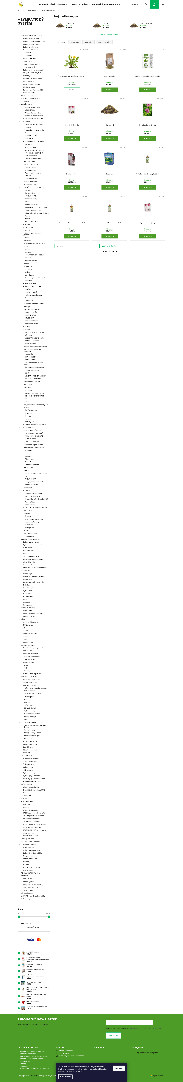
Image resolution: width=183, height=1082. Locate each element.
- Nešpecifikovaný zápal (33, 493)
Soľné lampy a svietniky (32, 827)
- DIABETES (27, 176)
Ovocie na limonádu (30, 565)
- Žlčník (26, 373)
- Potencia (28, 390)
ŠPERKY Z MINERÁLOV (30, 810)
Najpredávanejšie (104, 42)
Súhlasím (119, 1068)
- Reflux (27, 470)
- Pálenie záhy (29, 459)
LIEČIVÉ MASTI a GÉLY (28, 764)
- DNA (26, 246)
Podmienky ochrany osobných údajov (34, 1056)
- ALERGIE (26, 121)
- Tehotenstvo (29, 193)
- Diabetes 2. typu (30, 184)
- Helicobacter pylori (31, 442)
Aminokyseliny (28, 81)
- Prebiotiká (28, 56)
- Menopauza (29, 528)
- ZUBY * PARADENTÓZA (31, 496)
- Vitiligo (27, 272)
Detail (71, 90)
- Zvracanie (28, 456)
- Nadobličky (28, 354)
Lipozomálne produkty (31, 84)
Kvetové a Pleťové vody (32, 694)
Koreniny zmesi (29, 659)
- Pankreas (28, 510)
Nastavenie (65, 1077)
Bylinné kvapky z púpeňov (32, 44)
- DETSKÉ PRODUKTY (30, 156)
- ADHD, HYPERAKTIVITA (31, 107)
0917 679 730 (64, 1053)
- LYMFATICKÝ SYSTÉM (32, 286)
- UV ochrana (29, 275)
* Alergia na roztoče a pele (33, 124)
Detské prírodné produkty (32, 614)
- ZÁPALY (26, 490)
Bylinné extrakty (29, 773)
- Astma (27, 133)
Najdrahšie (88, 42)
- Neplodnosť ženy (31, 321)
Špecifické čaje (29, 550)
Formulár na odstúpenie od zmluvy (33, 1051)
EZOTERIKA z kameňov (31, 819)
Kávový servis (28, 870)
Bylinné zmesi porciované (32, 545)
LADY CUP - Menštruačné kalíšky (33, 896)
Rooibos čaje (28, 596)
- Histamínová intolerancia (34, 447)
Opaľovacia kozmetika (31, 679)
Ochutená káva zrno (31, 622)
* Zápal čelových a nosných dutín (36, 213)
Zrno (25, 628)
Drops (26, 665)
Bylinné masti (28, 767)
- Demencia (28, 301)
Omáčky (27, 671)
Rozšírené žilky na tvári (32, 714)
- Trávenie (28, 450)
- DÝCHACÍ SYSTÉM (30, 196)
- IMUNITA (26, 230)
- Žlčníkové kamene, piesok (34, 367)
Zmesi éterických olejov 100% (34, 790)
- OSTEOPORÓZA (29, 357)
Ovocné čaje (28, 588)
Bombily (26, 864)
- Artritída (27, 241)
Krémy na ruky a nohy (32, 733)
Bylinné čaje (27, 591)
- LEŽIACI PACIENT (29, 283)
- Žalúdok (27, 516)
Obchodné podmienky (28, 1054)
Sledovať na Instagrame (149, 1053)
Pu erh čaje (27, 593)
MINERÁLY (26, 804)
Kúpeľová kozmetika (30, 750)
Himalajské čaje (29, 562)
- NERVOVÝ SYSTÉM (30, 312)
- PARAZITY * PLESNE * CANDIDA (34, 376)
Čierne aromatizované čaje (33, 576)
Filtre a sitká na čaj (30, 859)
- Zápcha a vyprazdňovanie (34, 445)
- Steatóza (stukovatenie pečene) (33, 364)
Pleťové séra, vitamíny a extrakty (36, 688)
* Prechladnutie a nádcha (33, 204)
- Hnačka (27, 453)
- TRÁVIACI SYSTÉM (30, 439)
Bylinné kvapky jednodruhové (34, 41)
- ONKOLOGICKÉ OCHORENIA (33, 332)
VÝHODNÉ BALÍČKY (27, 893)
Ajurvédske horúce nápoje (33, 559)
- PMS (26, 531)
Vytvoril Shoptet (159, 1076)
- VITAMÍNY (27, 326)
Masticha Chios (29, 87)
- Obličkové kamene (31, 341)
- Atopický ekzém (30, 261)
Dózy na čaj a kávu (30, 856)
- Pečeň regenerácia (31, 370)
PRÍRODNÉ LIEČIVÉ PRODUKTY (31, 36)
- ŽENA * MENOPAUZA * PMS (33, 519)
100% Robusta (28, 642)
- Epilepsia (27, 306)
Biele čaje (26, 585)
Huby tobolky (28, 61)
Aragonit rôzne (28, 833)
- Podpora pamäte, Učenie (34, 304)
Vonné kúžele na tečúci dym (34, 884)
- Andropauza (29, 384)
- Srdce (26, 402)
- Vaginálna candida (31, 533)
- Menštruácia (29, 525)
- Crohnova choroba (31, 465)
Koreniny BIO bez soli (30, 654)
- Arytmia (27, 416)
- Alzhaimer (28, 298)
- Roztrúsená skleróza (32, 309)
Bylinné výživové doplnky (32, 38)
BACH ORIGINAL (26, 756)
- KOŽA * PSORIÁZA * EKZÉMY (33, 255)
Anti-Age (27, 702)
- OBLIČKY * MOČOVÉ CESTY (33, 338)
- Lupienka (28, 266)
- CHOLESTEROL (29, 227)
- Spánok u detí (29, 161)
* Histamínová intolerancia (34, 130)
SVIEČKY (24, 799)
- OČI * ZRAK (27, 335)
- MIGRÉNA (27, 289)
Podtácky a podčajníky (31, 867)
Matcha (26, 553)
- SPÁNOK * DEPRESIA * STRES (33, 393)
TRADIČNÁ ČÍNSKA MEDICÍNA (31, 99)
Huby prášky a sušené (32, 64)
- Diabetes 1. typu (30, 179)
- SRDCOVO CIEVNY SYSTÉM (33, 396)
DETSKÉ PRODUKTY (28, 608)
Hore (61, 246)
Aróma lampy (28, 796)
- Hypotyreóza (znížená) (33, 430)
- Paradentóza (29, 502)
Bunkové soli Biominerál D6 (33, 90)
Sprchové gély (29, 730)
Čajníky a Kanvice (29, 844)
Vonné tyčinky (28, 882)
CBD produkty (28, 770)
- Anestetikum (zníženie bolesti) (36, 499)
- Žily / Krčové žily (30, 410)
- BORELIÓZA (27, 144)
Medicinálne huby (29, 58)
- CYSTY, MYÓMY (29, 147)
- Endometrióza (29, 536)
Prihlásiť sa (113, 1035)
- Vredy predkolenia (31, 182)
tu (83, 1071)
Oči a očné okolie (30, 708)
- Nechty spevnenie (31, 485)
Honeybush (27, 605)
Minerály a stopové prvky (32, 78)
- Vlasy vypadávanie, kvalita (34, 482)
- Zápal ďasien (29, 505)
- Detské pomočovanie (32, 159)
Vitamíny (26, 76)
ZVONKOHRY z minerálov (32, 821)
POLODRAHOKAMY (27, 801)
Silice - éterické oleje (31, 787)
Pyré (25, 668)
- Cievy (26, 407)
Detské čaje (27, 611)
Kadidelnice (27, 879)
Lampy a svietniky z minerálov (34, 824)
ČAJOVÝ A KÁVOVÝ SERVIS (30, 842)
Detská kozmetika (30, 616)
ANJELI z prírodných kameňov (34, 816)
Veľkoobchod (24, 1066)
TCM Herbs (27, 101)
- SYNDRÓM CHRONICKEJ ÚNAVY (35, 425)
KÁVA (23, 619)
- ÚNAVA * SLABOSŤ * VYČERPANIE (35, 473)
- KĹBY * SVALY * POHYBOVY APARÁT (33, 234)
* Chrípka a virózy (30, 199)
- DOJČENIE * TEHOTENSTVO (33, 187)
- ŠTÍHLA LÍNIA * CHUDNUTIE (33, 436)
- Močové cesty (30, 344)
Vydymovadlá (28, 890)
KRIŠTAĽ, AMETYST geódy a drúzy (35, 830)
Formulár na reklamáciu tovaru (31, 1059)
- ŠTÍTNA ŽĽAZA (28, 427)
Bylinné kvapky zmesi (31, 47)
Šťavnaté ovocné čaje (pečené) (35, 568)
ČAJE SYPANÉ (26, 571)
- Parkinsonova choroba (33, 295)
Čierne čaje (27, 573)
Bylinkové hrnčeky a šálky (32, 853)
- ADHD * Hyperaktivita (32, 164)
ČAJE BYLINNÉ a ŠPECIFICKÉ (30, 539)
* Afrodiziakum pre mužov (33, 116)
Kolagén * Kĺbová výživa (32, 73)
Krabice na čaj (28, 847)
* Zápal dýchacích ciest (33, 210)
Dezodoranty (29, 738)
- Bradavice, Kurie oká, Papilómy (36, 278)
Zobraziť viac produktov (109, 35)
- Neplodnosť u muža (32, 382)
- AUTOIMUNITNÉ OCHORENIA (33, 141)
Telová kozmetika (30, 722)
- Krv (25, 399)
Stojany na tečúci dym (31, 887)
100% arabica (28, 625)
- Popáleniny (28, 269)
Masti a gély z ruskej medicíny (34, 778)
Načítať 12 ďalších (109, 246)
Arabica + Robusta (30, 634)
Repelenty (27, 753)
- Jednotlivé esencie (31, 759)
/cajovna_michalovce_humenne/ (72, 1056)
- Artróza (27, 238)
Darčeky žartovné (27, 839)
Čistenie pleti (29, 697)
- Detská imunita (30, 167)
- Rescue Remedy (30, 761)
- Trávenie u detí (30, 170)
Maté (25, 599)
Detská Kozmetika (30, 744)
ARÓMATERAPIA (26, 784)
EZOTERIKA (25, 876)
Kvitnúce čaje (28, 548)
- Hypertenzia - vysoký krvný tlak (36, 405)
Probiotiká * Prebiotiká (31, 50)
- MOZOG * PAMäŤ (30, 292)
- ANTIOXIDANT (28, 139)
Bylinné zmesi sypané (31, 542)
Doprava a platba (26, 1061)
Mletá (26, 631)
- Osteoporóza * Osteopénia (34, 243)
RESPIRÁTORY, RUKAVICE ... (30, 873)
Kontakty (23, 1064)
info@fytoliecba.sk (66, 1051)
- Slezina (27, 513)
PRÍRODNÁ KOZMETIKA (29, 676)
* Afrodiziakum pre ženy (33, 113)
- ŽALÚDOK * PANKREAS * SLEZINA (35, 508)
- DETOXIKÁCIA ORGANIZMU (33, 153)
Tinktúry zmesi (29, 67)
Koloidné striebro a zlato (32, 781)
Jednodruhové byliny (31, 556)
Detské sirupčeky (27, 899)
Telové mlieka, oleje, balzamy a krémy (36, 726)
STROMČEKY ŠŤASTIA (31, 836)
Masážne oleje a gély (32, 736)
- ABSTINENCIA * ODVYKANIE (33, 119)
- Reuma (27, 249)
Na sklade (26, 923)
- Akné (26, 264)
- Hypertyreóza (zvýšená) (33, 433)
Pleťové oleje (28, 705)
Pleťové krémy (29, 691)
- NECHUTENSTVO (29, 315)
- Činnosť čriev (29, 462)
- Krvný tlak (28, 413)
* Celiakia (27, 127)
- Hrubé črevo (29, 467)
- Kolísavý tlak (29, 422)
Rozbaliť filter (33, 927)
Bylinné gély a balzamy (31, 776)
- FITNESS (26, 225)
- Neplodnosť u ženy (31, 522)
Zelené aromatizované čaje (33, 582)
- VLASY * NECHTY (29, 479)
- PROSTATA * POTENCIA (32, 379)
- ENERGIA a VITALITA (30, 222)
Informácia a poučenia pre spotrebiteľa (34, 1069)
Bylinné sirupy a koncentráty (33, 70)
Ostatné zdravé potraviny (32, 674)
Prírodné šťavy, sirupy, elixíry (33, 648)
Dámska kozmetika (30, 685)
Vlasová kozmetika (30, 682)
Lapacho (26, 602)
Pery (25, 719)
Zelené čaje (27, 579)
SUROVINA (26, 807)
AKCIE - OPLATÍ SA (27, 96)
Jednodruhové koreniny (32, 656)
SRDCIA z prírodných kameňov (34, 813)
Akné (25, 699)
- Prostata (27, 387)
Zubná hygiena (28, 747)
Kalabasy (26, 862)
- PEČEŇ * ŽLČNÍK (29, 360)
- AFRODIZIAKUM (29, 110)
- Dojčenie (28, 190)
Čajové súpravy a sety (31, 850)
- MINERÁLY (27, 329)
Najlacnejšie (75, 42)
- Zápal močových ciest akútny (35, 347)
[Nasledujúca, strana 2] (158, 246)
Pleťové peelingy (30, 717)
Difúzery (26, 793)
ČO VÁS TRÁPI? (27, 104)
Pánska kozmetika (30, 741)
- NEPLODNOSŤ (28, 318)
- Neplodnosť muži (31, 324)
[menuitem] (53, 4)
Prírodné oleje (28, 651)
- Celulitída (28, 281)
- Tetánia (27, 252)
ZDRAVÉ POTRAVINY (28, 645)
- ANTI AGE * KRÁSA (30, 136)
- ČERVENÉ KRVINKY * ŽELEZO (33, 150)
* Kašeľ (26, 202)
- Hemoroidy (28, 419)
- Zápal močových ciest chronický (33, 350)
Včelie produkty (29, 93)
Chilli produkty (28, 662)
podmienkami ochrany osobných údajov (146, 1028)
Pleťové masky (29, 711)
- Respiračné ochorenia (32, 173)
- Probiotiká (28, 53)
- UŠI (25, 476)
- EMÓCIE (26, 219)
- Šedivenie (28, 488)
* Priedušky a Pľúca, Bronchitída (35, 207)
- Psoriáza (27, 258)
